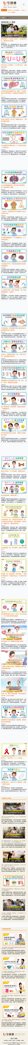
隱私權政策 (6, 1040)
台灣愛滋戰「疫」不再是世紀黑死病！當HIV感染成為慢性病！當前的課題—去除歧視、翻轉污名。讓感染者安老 (13, 521)
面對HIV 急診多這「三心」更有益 (11, 758)
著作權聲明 (18, 1040)
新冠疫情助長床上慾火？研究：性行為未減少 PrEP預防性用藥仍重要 (14, 615)
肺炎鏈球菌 (17, 10)
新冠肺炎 (10, 10)
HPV (9, 12)
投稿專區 (22, 1040)
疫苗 (23, 10)
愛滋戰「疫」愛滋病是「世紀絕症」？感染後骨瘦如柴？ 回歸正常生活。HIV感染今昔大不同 (14, 576)
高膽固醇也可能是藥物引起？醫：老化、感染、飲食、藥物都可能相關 (14, 381)
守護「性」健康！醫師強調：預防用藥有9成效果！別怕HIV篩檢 (13, 694)
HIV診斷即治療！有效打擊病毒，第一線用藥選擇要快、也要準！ (13, 291)
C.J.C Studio (17, 1044)
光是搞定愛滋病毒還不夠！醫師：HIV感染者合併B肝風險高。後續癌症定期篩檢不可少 (13, 93)
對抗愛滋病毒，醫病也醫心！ (10, 495)
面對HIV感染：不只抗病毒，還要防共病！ (13, 471)
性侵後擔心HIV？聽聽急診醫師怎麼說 (12, 641)
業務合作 (14, 1040)
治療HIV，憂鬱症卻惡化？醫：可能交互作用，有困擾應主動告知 (13, 355)
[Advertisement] (14, 163)
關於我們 (10, 1040)
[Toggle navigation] (24, 4)
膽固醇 (13, 12)
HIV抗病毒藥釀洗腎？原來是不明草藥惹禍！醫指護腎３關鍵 (13, 186)
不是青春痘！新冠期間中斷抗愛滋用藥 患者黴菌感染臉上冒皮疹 (13, 329)
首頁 (3, 17)
